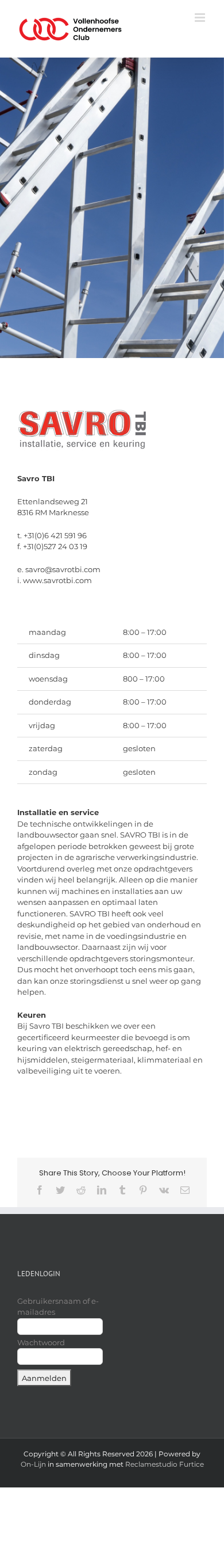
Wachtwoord (41, 1342)
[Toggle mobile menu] (201, 18)
